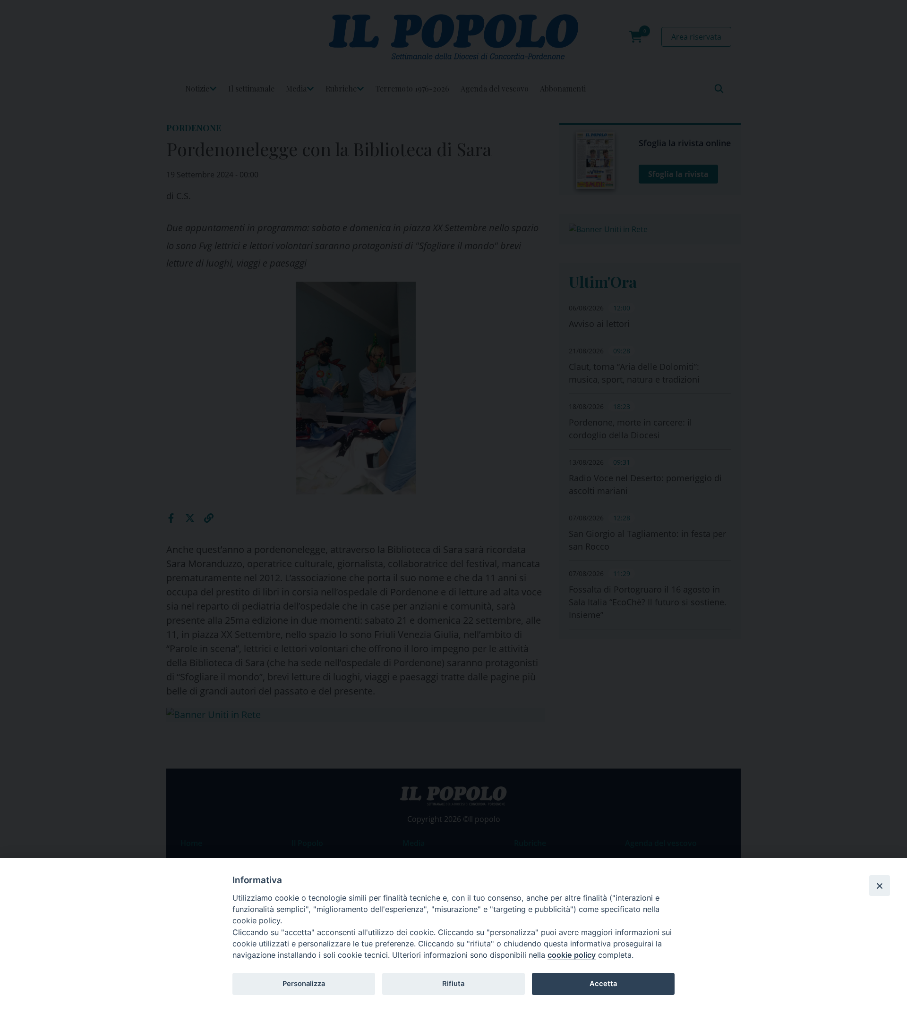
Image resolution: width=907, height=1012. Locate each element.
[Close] (879, 885)
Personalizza (303, 983)
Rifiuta (453, 983)
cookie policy (572, 955)
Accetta (603, 983)
